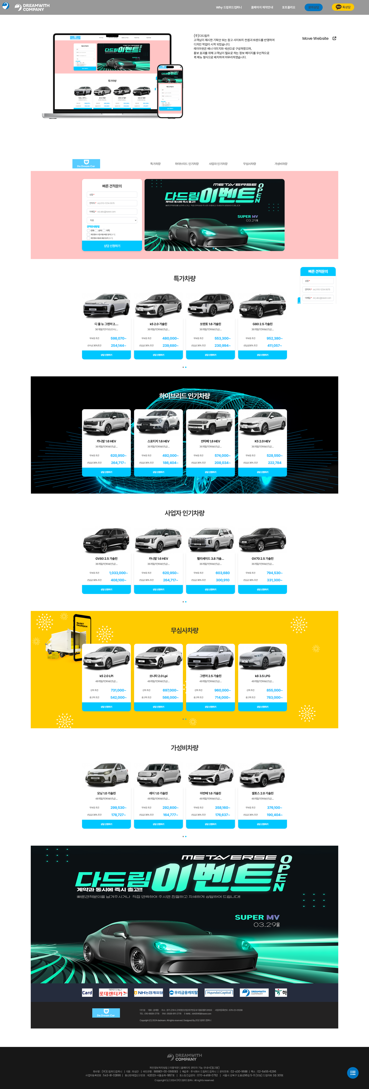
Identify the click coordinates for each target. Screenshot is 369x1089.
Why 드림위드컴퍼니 (229, 7)
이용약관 (174, 1068)
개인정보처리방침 (159, 1068)
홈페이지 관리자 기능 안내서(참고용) (199, 1068)
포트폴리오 (288, 7)
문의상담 (313, 7)
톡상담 (346, 7)
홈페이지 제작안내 (262, 7)
